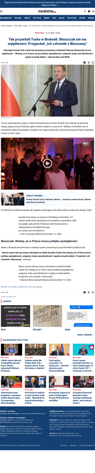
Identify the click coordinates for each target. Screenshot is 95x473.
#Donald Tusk (6, 287)
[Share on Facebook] (84, 62)
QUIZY (62, 18)
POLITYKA (72, 18)
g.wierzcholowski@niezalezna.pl (32, 413)
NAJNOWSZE (6, 18)
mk (7, 63)
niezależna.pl (7, 26)
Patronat (63, 445)
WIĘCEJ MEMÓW (85, 335)
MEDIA (91, 18)
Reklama (73, 445)
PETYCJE (37, 18)
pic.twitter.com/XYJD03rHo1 (32, 230)
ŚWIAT (27, 18)
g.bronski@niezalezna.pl (23, 420)
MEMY (47, 18)
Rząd (25, 26)
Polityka (18, 26)
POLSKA (18, 18)
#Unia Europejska (35, 287)
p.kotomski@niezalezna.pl (22, 422)
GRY (54, 18)
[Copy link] (93, 62)
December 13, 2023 (53, 234)
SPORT (82, 18)
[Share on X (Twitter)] (89, 62)
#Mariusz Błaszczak (20, 287)
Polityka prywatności (87, 445)
